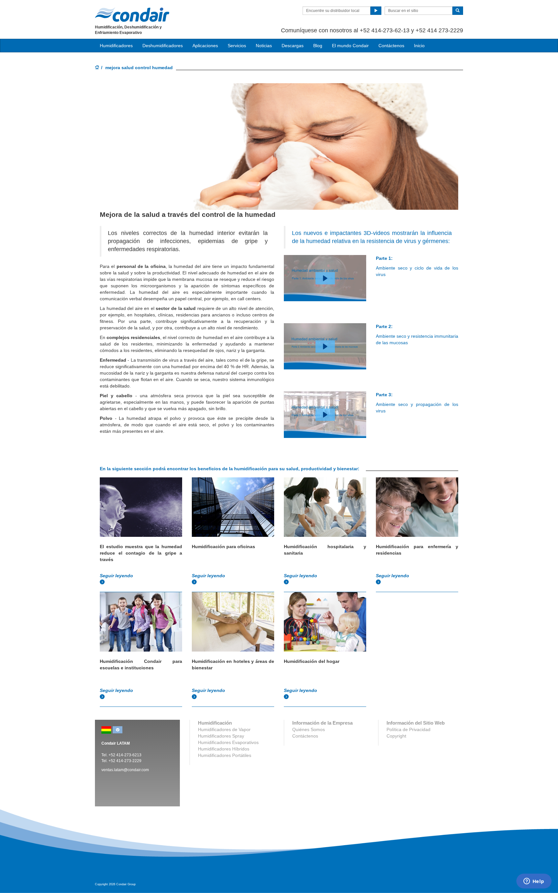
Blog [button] (317, 45)
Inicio (419, 45)
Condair (132, 14)
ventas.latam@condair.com (125, 770)
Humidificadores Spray (221, 736)
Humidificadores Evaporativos (228, 742)
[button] (325, 278)
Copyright (396, 736)
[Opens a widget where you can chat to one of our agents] (534, 882)
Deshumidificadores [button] (162, 45)
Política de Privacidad (408, 729)
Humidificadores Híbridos (223, 748)
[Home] (97, 67)
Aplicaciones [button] (205, 45)
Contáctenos (391, 45)
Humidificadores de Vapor (224, 729)
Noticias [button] (264, 45)
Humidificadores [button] (116, 45)
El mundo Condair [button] (350, 45)
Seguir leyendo (117, 575)
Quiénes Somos (308, 729)
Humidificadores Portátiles (224, 755)
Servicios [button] (237, 45)
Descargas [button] (293, 45)
